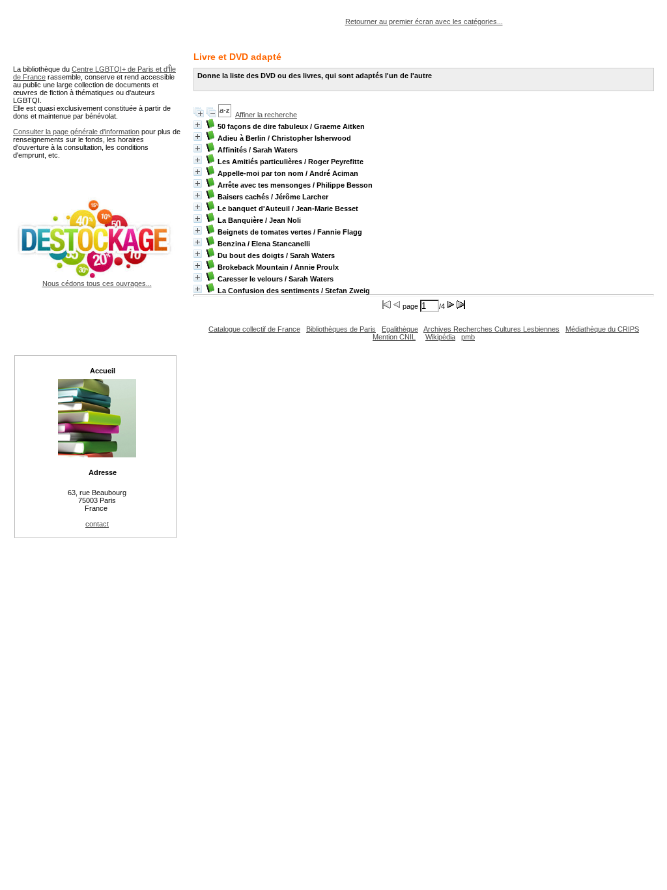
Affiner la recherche (266, 115)
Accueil (102, 371)
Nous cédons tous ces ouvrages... (97, 283)
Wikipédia (440, 337)
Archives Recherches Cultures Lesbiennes (491, 329)
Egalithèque (400, 329)
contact (97, 524)
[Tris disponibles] (224, 115)
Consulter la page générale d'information (76, 132)
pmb (468, 337)
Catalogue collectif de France (254, 329)
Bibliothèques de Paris (341, 329)
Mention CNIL (394, 337)
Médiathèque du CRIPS (602, 329)
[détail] (197, 125)
